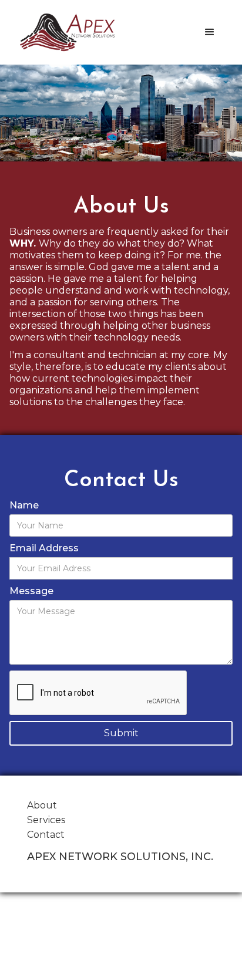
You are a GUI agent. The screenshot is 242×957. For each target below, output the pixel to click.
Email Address (44, 548)
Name (24, 505)
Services (46, 819)
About (42, 805)
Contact (46, 834)
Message (31, 591)
